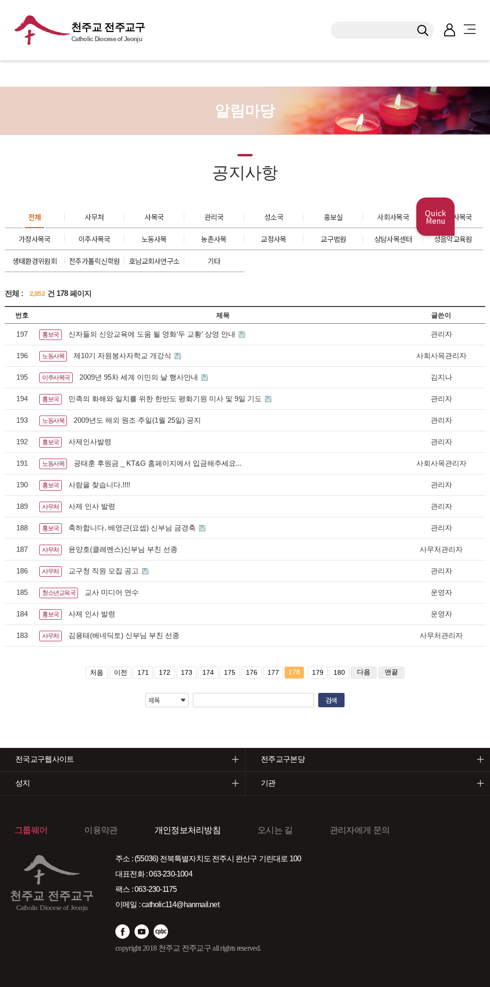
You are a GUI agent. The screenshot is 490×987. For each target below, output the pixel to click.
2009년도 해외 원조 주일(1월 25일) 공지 (137, 420)
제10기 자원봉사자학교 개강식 (123, 355)
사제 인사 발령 (91, 506)
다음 (363, 672)
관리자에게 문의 (360, 830)
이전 (120, 672)
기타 (214, 261)
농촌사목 (213, 239)
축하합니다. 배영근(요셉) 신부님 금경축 (133, 528)
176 (251, 672)
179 (317, 672)
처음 (96, 672)
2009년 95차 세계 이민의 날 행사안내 (139, 377)
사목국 (154, 217)
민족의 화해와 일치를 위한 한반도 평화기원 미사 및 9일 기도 (166, 399)
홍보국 (50, 334)
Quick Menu (435, 216)
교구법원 (333, 239)
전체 (34, 217)
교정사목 (273, 239)
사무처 (94, 217)
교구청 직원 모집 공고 (104, 571)
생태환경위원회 (34, 261)
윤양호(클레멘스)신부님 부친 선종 (123, 549)
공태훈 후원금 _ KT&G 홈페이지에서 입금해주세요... (158, 463)
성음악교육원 (453, 239)
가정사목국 (35, 239)
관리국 (213, 217)
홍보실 (333, 217)
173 (186, 672)
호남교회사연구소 (154, 261)
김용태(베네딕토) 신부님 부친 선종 (123, 635)
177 (273, 672)
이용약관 (100, 830)
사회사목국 (393, 217)
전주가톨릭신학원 (94, 261)
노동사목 (154, 239)
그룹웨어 (30, 830)
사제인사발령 (89, 442)
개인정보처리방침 (188, 830)
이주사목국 (94, 239)
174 (208, 672)
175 (229, 672)
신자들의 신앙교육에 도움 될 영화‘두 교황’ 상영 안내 (152, 334)
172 (164, 672)
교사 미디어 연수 (112, 592)
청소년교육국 (58, 592)
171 (143, 672)
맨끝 (391, 672)
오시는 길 (275, 830)
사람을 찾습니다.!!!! (99, 485)
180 (339, 672)
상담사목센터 (393, 239)
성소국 (273, 217)
